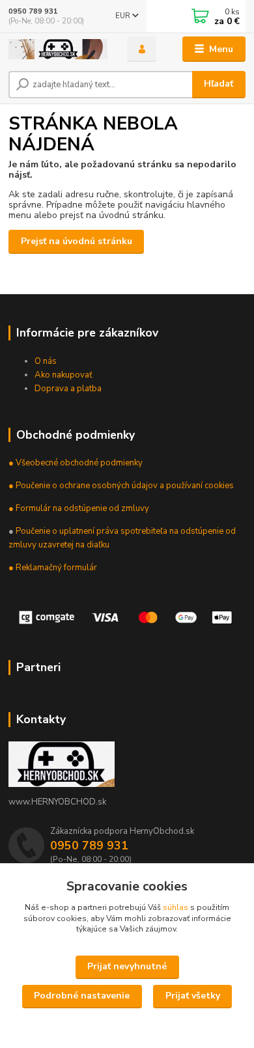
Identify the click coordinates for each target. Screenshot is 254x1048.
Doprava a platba (68, 388)
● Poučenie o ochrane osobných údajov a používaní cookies (121, 485)
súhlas (175, 907)
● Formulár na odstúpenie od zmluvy (78, 508)
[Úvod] (57, 49)
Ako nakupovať (63, 375)
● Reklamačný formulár (52, 567)
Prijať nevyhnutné (127, 966)
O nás (46, 361)
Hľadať (218, 83)
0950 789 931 (33, 11)
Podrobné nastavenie (82, 995)
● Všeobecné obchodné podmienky (75, 463)
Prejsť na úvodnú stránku (76, 241)
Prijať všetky (192, 995)
